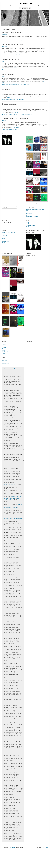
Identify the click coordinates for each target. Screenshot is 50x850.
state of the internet (21, 69)
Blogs (4, 114)
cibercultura (5, 54)
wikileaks (28, 84)
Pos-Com (4, 242)
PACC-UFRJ (16, 99)
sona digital (21, 99)
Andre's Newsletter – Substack (8, 232)
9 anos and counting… (10, 104)
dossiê (22, 84)
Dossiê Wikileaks (8, 74)
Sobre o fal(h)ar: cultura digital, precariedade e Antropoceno (13, 518)
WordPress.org (29, 226)
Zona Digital (6, 89)
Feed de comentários (30, 225)
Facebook (4, 237)
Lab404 (3, 239)
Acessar (27, 222)
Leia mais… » (16, 67)
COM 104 (4, 234)
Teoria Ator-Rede (22, 54)
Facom (3, 238)
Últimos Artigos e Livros (11, 368)
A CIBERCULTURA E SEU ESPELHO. (15, 119)
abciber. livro (11, 129)
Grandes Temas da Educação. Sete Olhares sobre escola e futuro (12, 498)
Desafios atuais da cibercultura (12, 32)
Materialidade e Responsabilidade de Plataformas (36, 212)
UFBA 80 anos (29, 213)
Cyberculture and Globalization (12, 44)
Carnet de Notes (26, 3)
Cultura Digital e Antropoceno (32, 216)
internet (15, 69)
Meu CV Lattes (5, 241)
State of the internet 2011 (11, 59)
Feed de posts (29, 223)
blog (19, 114)
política (25, 84)
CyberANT (4, 235)
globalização (16, 54)
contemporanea (17, 84)
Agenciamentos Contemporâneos (33, 215)
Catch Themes (45, 847)
